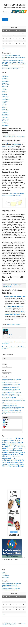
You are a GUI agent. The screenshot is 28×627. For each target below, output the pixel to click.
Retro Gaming (11, 452)
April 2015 (4, 107)
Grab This (5, 430)
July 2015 (4, 102)
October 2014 (5, 117)
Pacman (20, 450)
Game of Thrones (19, 445)
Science (22, 452)
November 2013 (5, 125)
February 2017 (5, 76)
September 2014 (5, 119)
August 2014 (5, 120)
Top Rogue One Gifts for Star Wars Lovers (11, 389)
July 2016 (4, 88)
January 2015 (5, 112)
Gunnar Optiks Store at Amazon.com (15, 296)
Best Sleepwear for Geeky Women (9, 390)
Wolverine (12, 464)
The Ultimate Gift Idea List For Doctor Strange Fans (13, 407)
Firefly (14, 445)
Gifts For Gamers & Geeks (14, 5)
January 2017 (5, 78)
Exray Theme (13, 624)
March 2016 (4, 94)
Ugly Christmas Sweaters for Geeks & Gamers (12, 395)
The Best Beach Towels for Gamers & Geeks (11, 379)
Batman (19, 438)
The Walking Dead (17, 462)
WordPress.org (5, 577)
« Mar (4, 48)
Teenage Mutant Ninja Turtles (9, 460)
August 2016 (5, 86)
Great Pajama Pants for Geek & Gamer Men (11, 392)
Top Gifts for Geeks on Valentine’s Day (10, 386)
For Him (20, 136)
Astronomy (12, 439)
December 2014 (5, 114)
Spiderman (6, 454)
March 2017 (4, 75)
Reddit (6, 424)
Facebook (7, 419)
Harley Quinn (17, 447)
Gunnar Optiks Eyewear (8, 143)
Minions (16, 450)
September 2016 (5, 84)
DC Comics (7, 443)
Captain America (8, 440)
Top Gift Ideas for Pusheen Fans (9, 397)
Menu (6, 19)
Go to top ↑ (23, 623)
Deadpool (13, 443)
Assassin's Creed (6, 439)
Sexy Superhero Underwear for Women (10, 394)
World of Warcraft (8, 466)
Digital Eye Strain (17, 144)
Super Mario (14, 459)
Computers (9, 324)
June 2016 (4, 89)
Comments (5, 575)
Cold (3, 55)
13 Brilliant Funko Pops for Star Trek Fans (14, 67)
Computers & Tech (7, 136)
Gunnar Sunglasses (20, 313)
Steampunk (10, 457)
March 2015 (4, 109)
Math (7, 450)
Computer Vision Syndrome (9, 146)
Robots (16, 452)
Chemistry (17, 440)
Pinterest (7, 426)
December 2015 (5, 99)
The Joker (8, 462)
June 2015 (4, 104)
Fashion (13, 136)
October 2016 (5, 83)
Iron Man (9, 449)
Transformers (5, 464)
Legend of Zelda (17, 449)
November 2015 (5, 101)
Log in (3, 572)
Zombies (21, 466)
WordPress (5, 624)
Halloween (11, 447)
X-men (16, 466)
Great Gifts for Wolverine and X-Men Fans (11, 384)
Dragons (10, 445)
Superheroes (17, 457)
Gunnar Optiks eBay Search (12, 314)
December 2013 (5, 124)
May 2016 (4, 91)
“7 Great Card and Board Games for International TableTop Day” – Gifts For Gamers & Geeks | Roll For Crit (13, 62)
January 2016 (5, 97)
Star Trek (15, 454)
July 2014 (4, 122)
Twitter (6, 422)
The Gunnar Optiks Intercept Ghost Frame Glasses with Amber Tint (13, 194)
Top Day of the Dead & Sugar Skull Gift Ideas (11, 410)
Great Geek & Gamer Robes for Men (10, 381)
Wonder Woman (19, 464)
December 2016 (5, 80)
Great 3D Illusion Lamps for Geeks (9, 405)
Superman (6, 458)
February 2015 (5, 111)
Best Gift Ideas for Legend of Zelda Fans (10, 408)
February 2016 (5, 96)
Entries (4, 573)
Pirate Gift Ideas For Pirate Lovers (13, 55)
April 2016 (4, 93)
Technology (18, 324)
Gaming (23, 136)
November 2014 (5, 115)
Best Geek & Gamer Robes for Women (10, 382)
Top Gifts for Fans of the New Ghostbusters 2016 (12, 399)
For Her (16, 136)
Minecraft (12, 450)
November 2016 (5, 81)
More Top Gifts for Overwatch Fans (9, 404)
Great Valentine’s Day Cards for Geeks (10, 387)
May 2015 (4, 106)
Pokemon (5, 452)
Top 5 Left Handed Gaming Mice (12, 68)
